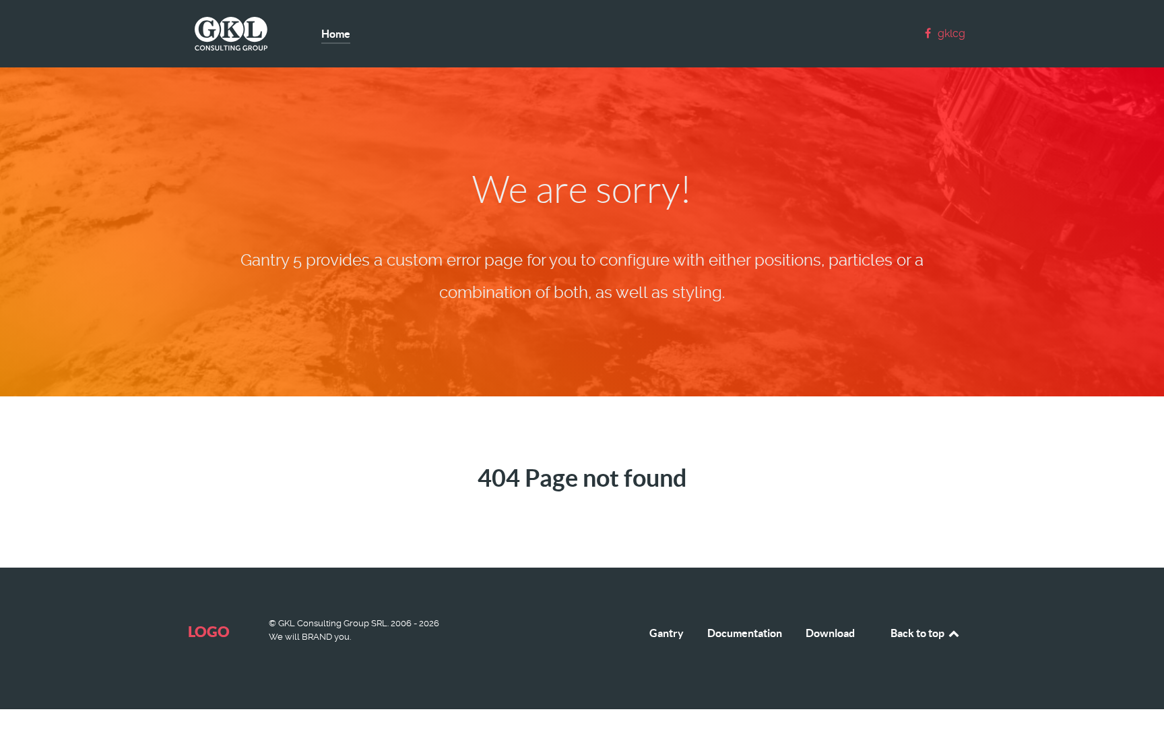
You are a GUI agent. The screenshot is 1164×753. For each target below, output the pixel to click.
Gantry (666, 633)
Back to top (918, 633)
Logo (209, 631)
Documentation (744, 633)
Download (830, 633)
